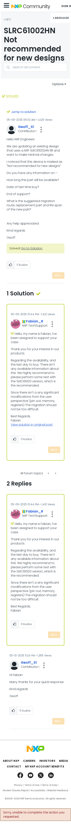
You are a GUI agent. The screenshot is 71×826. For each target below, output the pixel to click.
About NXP (11, 761)
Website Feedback (57, 790)
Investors (47, 761)
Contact (14, 766)
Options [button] (58, 84)
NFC (8, 19)
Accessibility (38, 790)
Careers (29, 761)
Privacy (18, 785)
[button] (41, 129)
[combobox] (35, 67)
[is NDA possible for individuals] (48, 473)
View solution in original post (32, 424)
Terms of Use (31, 785)
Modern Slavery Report (16, 790)
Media (63, 761)
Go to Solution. (32, 248)
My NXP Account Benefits (44, 766)
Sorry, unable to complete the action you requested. (33, 814)
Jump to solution (23, 112)
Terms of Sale (49, 785)
